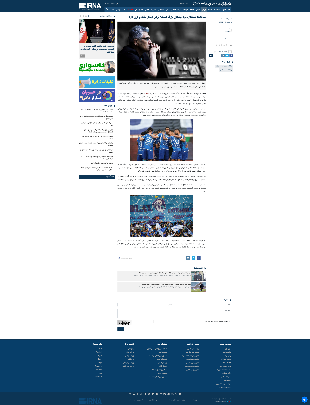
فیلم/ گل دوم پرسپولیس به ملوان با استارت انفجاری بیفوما (96, 151)
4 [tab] (80, 16)
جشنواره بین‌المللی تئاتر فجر (158, 376)
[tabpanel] (97, 39)
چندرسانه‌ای (139, 9)
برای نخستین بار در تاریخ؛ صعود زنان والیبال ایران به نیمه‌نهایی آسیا (96, 157)
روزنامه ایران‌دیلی (128, 362)
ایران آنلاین (130, 359)
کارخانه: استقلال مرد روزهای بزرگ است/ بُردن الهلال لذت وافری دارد (167, 17)
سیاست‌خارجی (176, 9)
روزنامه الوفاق (129, 355)
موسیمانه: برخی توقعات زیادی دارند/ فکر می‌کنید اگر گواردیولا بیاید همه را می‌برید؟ (165, 273)
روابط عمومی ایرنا (225, 366)
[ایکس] (176, 395)
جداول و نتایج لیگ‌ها (159, 369)
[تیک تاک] (141, 395)
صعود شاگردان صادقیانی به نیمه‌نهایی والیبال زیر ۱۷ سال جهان (96, 117)
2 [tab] (86, 16)
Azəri (100, 359)
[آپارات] (168, 395)
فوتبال (227, 31)
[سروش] (153, 395)
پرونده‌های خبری (193, 348)
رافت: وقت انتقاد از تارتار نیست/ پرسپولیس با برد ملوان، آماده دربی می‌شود (97, 168)
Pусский (99, 369)
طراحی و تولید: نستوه (221, 402)
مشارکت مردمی (226, 376)
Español (98, 366)
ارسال (121, 329)
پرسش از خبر (162, 362)
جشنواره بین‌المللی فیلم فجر (158, 355)
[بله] (164, 395)
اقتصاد (210, 9)
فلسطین (161, 9)
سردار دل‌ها (163, 352)
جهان (198, 9)
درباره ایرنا (228, 348)
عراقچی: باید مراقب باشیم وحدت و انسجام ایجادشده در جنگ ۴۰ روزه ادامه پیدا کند (97, 49)
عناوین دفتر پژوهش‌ (192, 366)
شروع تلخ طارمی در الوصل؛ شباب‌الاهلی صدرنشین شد (97, 124)
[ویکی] (133, 395)
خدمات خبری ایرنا (225, 387)
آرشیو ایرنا (228, 355)
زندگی (118, 9)
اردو (100, 373)
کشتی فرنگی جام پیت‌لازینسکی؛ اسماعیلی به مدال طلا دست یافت (96, 110)
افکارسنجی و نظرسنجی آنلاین (157, 348)
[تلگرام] (180, 395)
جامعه (192, 9)
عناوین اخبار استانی (192, 359)
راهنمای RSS (226, 362)
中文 (100, 348)
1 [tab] (88, 16)
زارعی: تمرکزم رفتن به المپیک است (102, 163)
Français (98, 376)
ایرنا (212, 3)
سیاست (217, 9)
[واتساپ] (130, 395)
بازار (123, 9)
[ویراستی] (149, 395)
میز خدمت (227, 380)
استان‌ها (153, 9)
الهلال (217, 66)
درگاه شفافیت (226, 373)
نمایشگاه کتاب (162, 359)
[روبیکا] (172, 395)
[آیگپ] (160, 395)
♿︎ (304, 399)
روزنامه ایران (130, 352)
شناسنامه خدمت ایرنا (224, 369)
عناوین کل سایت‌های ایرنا (190, 355)
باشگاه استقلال (227, 66)
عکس (147, 9)
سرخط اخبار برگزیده (192, 352)
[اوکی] (137, 395)
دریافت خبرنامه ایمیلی (223, 383)
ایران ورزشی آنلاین (128, 366)
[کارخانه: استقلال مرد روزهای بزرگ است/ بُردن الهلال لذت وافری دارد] (161, 51)
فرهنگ (185, 9)
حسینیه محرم (162, 373)
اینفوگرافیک (163, 366)
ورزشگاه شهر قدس (226, 70)
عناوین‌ (223, 9)
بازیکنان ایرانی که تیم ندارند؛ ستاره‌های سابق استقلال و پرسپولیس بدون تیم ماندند (98, 130)
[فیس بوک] (145, 395)
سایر (112, 9)
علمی (167, 9)
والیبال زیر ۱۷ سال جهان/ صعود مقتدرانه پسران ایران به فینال (96, 144)
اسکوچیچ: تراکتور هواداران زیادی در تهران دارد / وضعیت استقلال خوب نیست (166, 284)
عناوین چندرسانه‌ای (192, 369)
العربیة (100, 355)
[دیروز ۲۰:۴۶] (97, 31)
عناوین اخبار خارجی (192, 362)
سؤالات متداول (226, 359)
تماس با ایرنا (227, 352)
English (99, 352)
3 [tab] (83, 16)
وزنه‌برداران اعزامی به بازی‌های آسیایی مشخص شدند (97, 137)
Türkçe (99, 362)
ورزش (204, 9)
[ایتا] (157, 395)
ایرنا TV (129, 9)
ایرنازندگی (131, 348)
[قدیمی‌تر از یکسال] (198, 276)
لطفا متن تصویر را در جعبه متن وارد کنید (218, 321)
